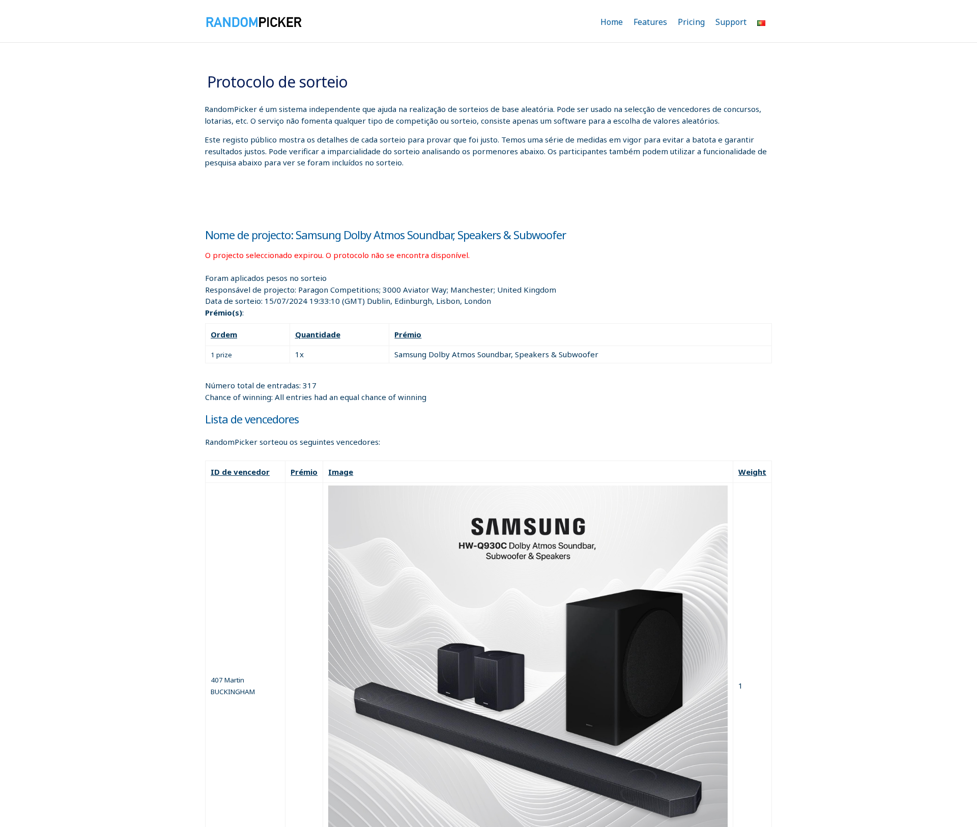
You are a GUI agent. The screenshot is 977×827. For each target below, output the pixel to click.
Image (340, 472)
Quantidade (317, 334)
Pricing (691, 21)
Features (650, 21)
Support (730, 21)
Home (611, 21)
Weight (752, 472)
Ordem (224, 334)
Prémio (407, 334)
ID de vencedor (240, 472)
